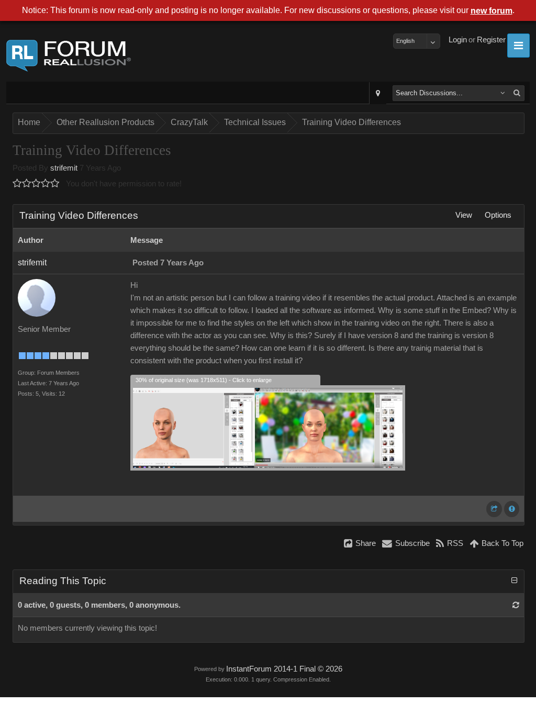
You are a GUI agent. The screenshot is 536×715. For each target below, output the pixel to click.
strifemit (63, 168)
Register (491, 40)
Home (29, 122)
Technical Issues (255, 122)
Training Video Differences (351, 122)
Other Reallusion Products (105, 122)
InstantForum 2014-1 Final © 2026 (284, 669)
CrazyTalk (189, 122)
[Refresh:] (515, 605)
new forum (491, 10)
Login (458, 40)
